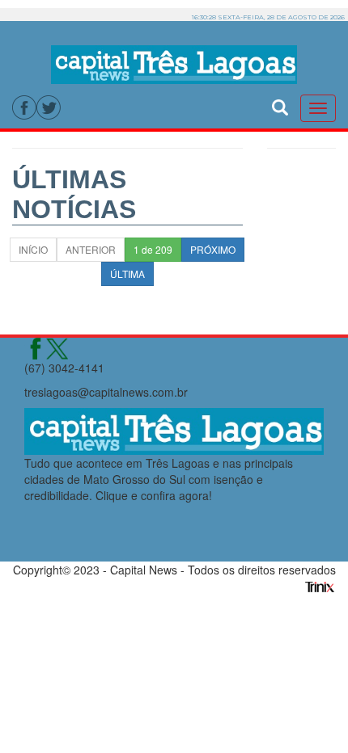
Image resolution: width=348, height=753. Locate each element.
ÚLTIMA (127, 273)
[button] (280, 105)
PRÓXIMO (213, 249)
